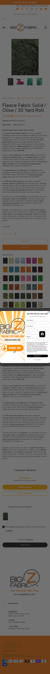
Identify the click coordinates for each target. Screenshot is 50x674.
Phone (29, 336)
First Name (30, 320)
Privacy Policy (30, 351)
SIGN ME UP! (37, 355)
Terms (35, 351)
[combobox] (29, 338)
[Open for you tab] (42, 334)
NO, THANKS (37, 359)
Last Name (30, 326)
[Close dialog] (48, 313)
